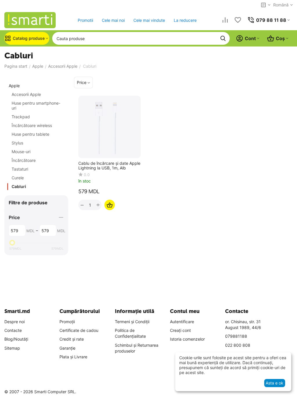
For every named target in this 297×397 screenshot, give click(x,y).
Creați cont (180, 330)
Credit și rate (71, 339)
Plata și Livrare (73, 356)
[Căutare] (223, 38)
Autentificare (182, 321)
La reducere (185, 20)
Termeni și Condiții (132, 321)
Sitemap (12, 348)
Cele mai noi (113, 20)
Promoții (67, 321)
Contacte (13, 330)
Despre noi (14, 321)
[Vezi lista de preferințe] (238, 20)
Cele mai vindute (149, 20)
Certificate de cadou (78, 330)
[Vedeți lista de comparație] (225, 20)
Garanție (67, 348)
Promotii (85, 20)
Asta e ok (274, 382)
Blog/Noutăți (16, 339)
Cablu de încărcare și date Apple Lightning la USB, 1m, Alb (109, 166)
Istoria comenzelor (187, 339)
